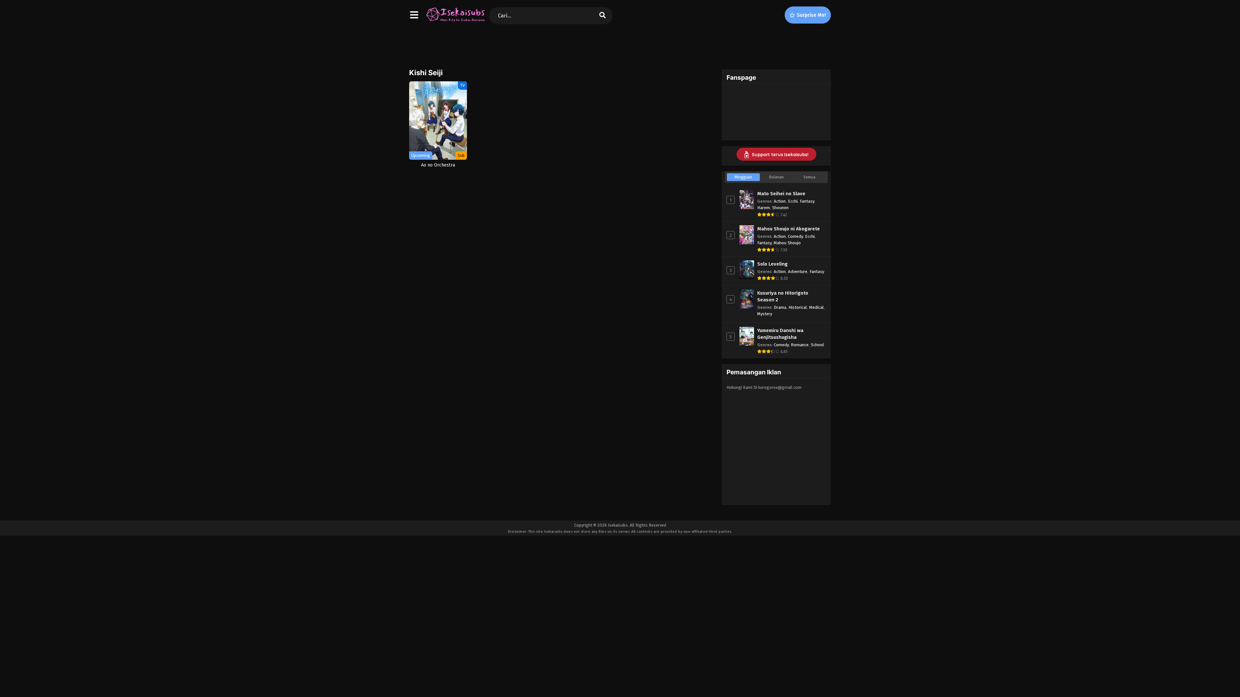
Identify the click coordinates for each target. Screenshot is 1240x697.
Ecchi (793, 201)
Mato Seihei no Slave (781, 194)
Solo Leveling (772, 264)
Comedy (795, 236)
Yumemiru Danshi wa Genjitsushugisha (780, 334)
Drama (780, 307)
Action (780, 201)
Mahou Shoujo (787, 242)
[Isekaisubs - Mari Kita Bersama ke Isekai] (455, 21)
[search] (602, 15)
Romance (800, 344)
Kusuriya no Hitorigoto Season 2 (782, 296)
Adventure (797, 271)
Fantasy (807, 201)
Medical (816, 307)
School (817, 344)
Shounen (780, 207)
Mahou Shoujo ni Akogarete (788, 229)
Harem (763, 207)
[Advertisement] (620, 45)
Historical (798, 307)
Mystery (764, 313)
